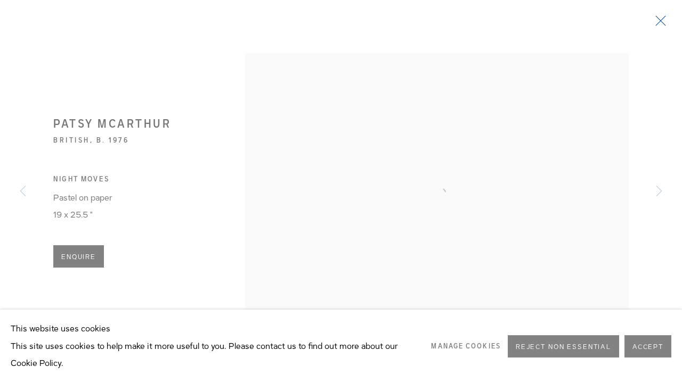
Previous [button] (23, 191)
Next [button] (659, 191)
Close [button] (658, 24)
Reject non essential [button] (563, 347)
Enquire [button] (78, 257)
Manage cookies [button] (465, 346)
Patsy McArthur (112, 123)
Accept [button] (647, 347)
